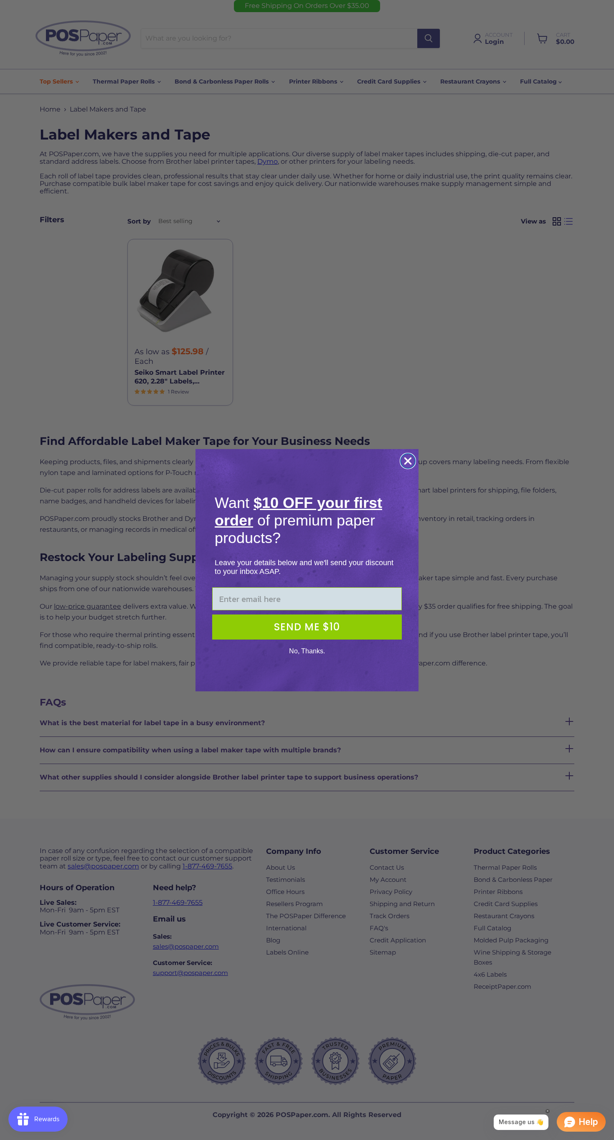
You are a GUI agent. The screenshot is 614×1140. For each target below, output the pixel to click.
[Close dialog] (408, 461)
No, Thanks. (307, 651)
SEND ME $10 (307, 627)
